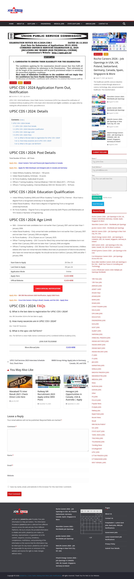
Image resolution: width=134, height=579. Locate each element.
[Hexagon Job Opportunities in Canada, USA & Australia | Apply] (76, 376)
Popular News (96, 404)
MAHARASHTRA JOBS (99, 376)
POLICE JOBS (96, 400)
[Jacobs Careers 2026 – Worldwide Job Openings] (98, 111)
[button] (36, 23)
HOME (11, 24)
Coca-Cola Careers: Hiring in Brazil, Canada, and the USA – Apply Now (43, 300)
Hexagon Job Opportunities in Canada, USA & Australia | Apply (74, 395)
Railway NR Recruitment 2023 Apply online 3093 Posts (46, 395)
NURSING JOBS (97, 386)
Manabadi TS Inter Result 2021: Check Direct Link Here (18, 394)
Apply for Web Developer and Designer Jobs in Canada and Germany (43, 168)
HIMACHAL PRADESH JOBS (101, 338)
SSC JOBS (95, 428)
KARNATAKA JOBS (98, 365)
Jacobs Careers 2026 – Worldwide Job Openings (115, 109)
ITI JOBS (94, 359)
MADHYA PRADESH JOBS (100, 372)
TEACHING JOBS (97, 438)
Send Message (98, 204)
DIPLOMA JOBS (97, 313)
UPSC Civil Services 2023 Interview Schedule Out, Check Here (27, 362)
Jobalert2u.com (26, 519)
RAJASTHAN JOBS (98, 414)
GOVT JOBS (31, 24)
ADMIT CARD (96, 289)
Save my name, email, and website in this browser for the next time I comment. (41, 487)
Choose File (97, 198)
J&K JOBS (95, 362)
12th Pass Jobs (97, 282)
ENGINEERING (46, 24)
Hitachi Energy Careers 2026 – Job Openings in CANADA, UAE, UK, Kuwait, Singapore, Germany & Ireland (115, 137)
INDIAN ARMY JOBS (98, 345)
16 (100, 522)
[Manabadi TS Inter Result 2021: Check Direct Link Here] (19, 376)
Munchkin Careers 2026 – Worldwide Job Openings (116, 98)
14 (94, 522)
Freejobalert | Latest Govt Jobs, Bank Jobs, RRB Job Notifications (114, 525)
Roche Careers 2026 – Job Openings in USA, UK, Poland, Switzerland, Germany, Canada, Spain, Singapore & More (109, 66)
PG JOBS (95, 397)
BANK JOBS (96, 300)
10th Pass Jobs (97, 279)
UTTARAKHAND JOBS (99, 459)
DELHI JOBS (96, 310)
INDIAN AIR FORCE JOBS (100, 341)
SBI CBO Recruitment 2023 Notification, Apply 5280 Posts (39, 295)
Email (10, 465)
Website (10, 475)
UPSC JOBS (27, 82)
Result (94, 421)
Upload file (96, 194)
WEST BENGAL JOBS (99, 462)
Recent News (96, 417)
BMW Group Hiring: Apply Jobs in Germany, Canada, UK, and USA (69, 362)
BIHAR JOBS (96, 303)
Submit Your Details (112, 548)
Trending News (97, 445)
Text (93, 175)
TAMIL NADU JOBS (98, 435)
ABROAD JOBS (90, 24)
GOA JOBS (95, 324)
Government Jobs (111, 532)
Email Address (97, 167)
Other (94, 393)
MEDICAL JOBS (59, 24)
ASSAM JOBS (96, 296)
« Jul (90, 537)
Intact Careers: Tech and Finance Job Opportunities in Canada (41, 163)
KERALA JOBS (96, 369)
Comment (12, 426)
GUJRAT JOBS (96, 331)
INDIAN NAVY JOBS (98, 348)
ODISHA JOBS (96, 390)
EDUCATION (96, 317)
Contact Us (103, 24)
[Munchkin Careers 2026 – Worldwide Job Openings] (98, 99)
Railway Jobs (96, 411)
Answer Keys (96, 293)
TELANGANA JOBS (98, 442)
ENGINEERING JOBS (99, 320)
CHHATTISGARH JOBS (99, 307)
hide (22, 120)
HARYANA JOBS (97, 334)
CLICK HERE (68, 280)
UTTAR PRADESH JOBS (100, 456)
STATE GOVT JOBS (74, 24)
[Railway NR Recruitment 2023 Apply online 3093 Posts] (48, 376)
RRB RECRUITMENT (99, 424)
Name (10, 455)
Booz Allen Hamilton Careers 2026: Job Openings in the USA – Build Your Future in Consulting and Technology (109, 264)
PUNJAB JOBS (96, 407)
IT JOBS (94, 355)
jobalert (27, 96)
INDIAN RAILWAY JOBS (100, 352)
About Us (20, 24)
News (20, 82)
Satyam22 (110, 78)
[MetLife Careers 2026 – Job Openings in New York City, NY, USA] (98, 123)
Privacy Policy (110, 544)
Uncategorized (97, 449)
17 (82, 525)
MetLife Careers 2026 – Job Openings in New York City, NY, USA (115, 121)
